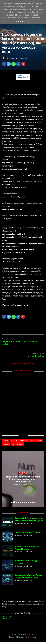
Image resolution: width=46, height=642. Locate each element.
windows (20, 444)
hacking (14, 440)
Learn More (19, 22)
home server (24, 440)
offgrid (40, 440)
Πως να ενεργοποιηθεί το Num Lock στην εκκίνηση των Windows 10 (23, 479)
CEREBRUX (8, 617)
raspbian (6, 444)
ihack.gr (27, 634)
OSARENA (7, 619)
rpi (13, 444)
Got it (30, 22)
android (5, 440)
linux (33, 440)
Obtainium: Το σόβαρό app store (29, 532)
